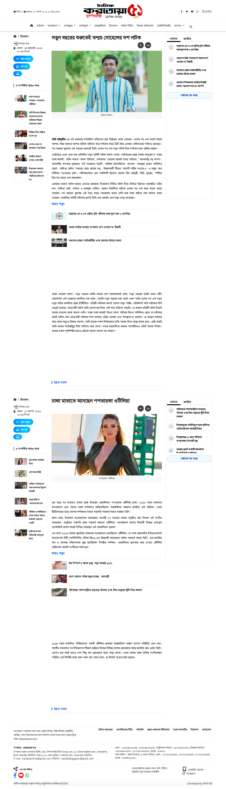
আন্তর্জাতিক (99, 26)
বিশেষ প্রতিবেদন (145, 26)
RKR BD (208, 783)
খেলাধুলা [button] (84, 26)
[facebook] (15, 775)
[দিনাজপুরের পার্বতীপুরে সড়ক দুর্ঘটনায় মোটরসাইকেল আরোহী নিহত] (188, 427)
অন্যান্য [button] (178, 26)
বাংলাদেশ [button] (53, 26)
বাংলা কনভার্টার (180, 729)
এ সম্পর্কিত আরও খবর (27, 85)
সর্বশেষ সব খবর (189, 95)
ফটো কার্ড (24, 66)
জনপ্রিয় (187, 39)
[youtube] (21, 775)
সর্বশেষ (40, 26)
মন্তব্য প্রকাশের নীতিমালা (158, 729)
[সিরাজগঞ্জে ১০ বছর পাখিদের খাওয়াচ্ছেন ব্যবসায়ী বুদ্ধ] (188, 439)
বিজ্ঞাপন (194, 729)
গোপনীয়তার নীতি (124, 729)
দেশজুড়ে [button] (68, 26)
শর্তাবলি (140, 729)
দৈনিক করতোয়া (105, 729)
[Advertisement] (30, 229)
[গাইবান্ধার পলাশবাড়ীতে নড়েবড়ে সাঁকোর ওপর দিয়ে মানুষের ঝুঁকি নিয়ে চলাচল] (188, 412)
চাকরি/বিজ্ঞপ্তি (163, 26)
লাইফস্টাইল (127, 26)
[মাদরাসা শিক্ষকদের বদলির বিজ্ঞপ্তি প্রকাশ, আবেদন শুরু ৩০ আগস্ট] (188, 84)
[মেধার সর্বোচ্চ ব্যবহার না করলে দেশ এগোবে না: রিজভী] (188, 60)
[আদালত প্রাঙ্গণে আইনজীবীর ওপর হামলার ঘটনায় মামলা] (188, 72)
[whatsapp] (27, 775)
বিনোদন (113, 26)
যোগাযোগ (206, 729)
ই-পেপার (207, 11)
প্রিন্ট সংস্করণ (25, 59)
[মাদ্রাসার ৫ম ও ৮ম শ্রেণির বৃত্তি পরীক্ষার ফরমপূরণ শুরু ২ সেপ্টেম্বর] (188, 48)
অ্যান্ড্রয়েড (190, 773)
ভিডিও (19, 11)
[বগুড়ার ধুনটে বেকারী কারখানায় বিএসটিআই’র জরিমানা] (188, 451)
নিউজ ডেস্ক (24, 43)
